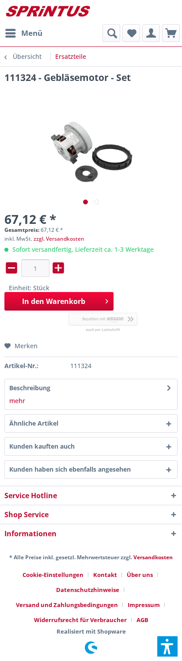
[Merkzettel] (131, 33)
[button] (167, 646)
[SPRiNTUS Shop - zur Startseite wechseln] (47, 12)
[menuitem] (23, 33)
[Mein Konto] (151, 33)
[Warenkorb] (171, 33)
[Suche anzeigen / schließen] (111, 33)
